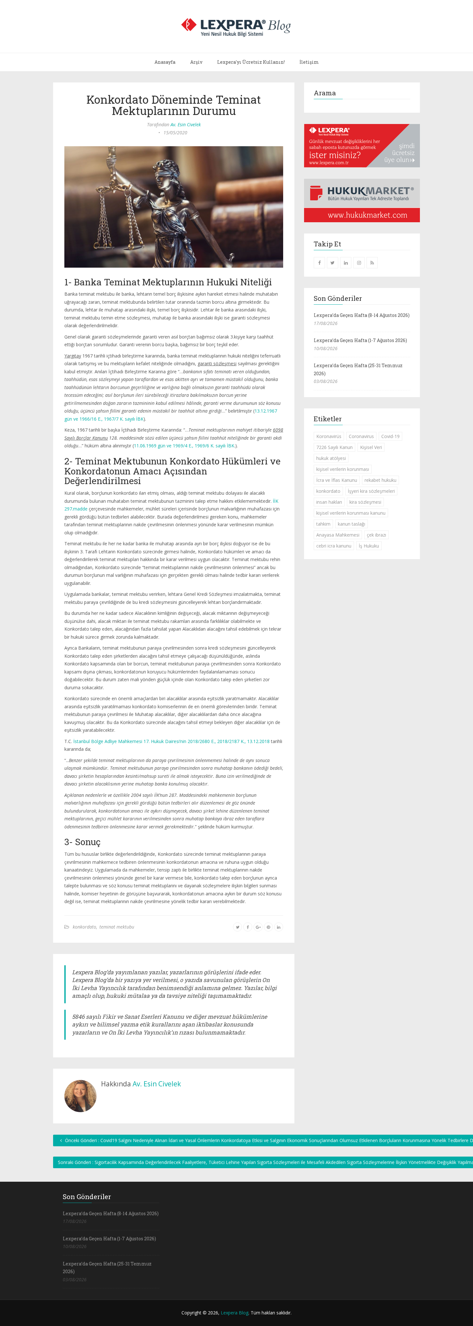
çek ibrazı (376, 535)
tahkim (323, 524)
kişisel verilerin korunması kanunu (350, 513)
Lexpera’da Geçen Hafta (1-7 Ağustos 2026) (360, 340)
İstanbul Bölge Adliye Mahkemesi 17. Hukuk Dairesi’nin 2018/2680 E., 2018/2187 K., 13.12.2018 (171, 741)
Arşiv (196, 62)
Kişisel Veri (371, 447)
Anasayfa (164, 62)
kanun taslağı (351, 524)
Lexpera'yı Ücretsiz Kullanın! (251, 62)
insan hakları (329, 502)
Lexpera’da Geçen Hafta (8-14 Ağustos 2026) (362, 315)
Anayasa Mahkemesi (337, 535)
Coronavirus (361, 436)
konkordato (84, 927)
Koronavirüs (328, 436)
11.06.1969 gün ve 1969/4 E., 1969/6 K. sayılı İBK (184, 446)
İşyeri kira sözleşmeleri (371, 491)
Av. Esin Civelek (186, 124)
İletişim (309, 62)
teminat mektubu (116, 927)
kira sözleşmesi (365, 502)
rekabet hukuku (380, 480)
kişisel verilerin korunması (342, 469)
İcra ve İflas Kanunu (336, 480)
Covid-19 (390, 436)
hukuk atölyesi (331, 458)
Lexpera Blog (234, 1313)
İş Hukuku (369, 546)
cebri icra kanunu (333, 546)
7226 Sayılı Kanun (334, 447)
